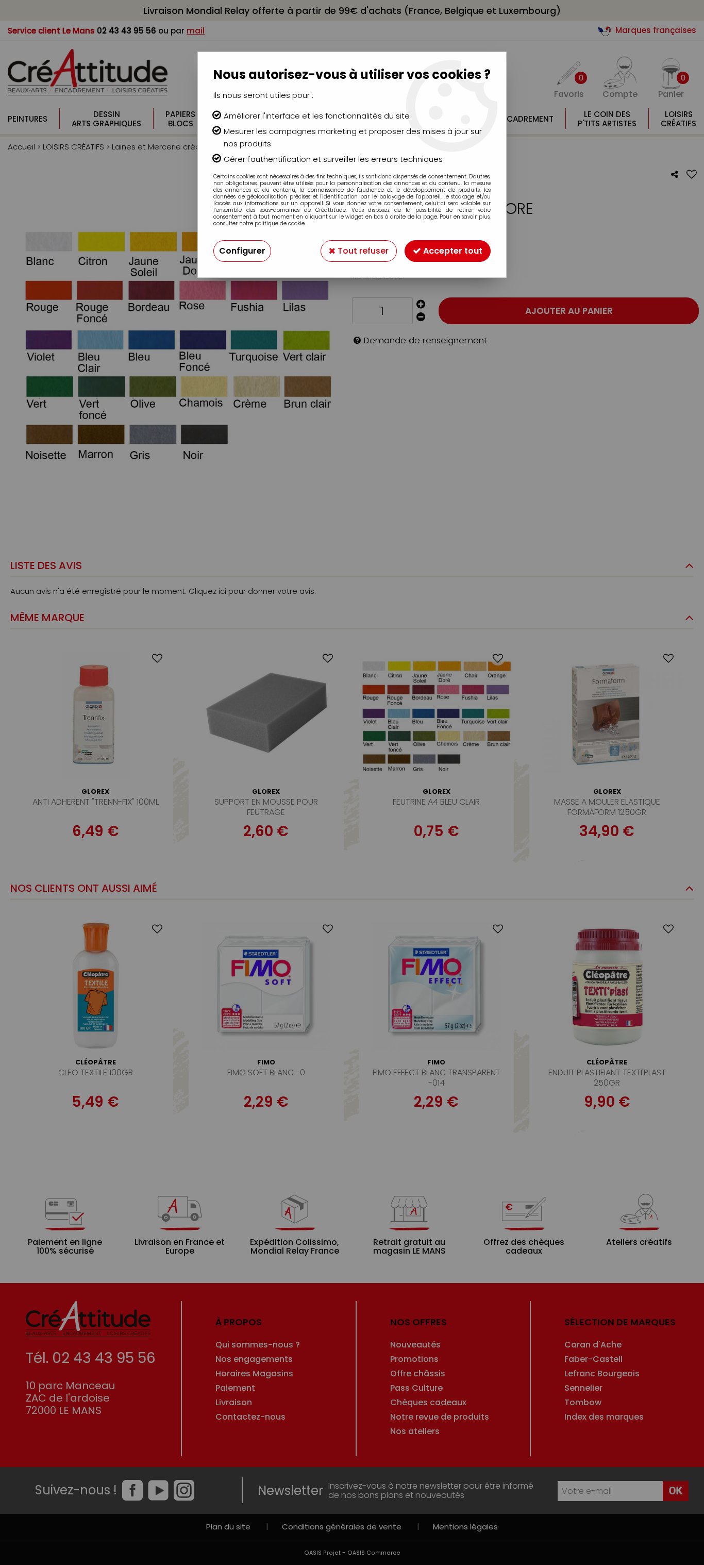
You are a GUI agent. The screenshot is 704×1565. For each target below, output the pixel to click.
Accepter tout (451, 251)
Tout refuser (362, 251)
